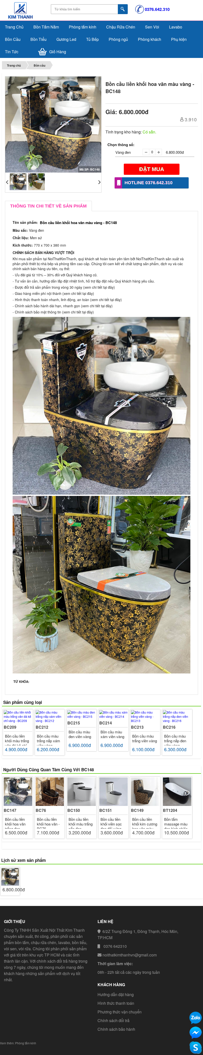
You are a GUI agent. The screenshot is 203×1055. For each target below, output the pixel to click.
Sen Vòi (152, 27)
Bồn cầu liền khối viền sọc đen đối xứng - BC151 (112, 826)
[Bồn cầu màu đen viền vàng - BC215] (81, 714)
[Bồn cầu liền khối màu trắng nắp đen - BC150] (81, 791)
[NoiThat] (25, 18)
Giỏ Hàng (57, 51)
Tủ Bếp (92, 39)
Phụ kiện (179, 39)
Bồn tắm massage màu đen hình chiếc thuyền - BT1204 (177, 826)
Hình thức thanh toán (116, 1003)
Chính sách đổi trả (113, 1020)
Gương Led (66, 39)
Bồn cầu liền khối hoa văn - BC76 (48, 824)
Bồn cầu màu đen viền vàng (80, 734)
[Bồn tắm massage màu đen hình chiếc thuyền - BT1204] (177, 791)
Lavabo (175, 27)
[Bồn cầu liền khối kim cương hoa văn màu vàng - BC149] (145, 791)
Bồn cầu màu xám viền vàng (112, 734)
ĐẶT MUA (151, 169)
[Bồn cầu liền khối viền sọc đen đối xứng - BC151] (113, 791)
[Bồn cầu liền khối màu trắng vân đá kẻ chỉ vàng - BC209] (18, 716)
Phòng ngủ (118, 39)
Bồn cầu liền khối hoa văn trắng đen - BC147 (15, 826)
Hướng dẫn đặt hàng (116, 994)
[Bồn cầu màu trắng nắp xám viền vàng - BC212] (50, 716)
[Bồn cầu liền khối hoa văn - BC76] (50, 791)
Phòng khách (149, 39)
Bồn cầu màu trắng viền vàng (144, 738)
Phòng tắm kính (82, 27)
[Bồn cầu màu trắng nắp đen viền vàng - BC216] (177, 716)
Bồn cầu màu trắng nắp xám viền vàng (48, 741)
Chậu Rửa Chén (120, 27)
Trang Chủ (14, 27)
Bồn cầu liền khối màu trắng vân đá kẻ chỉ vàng (17, 743)
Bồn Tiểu (38, 39)
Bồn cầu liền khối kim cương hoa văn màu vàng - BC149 (144, 826)
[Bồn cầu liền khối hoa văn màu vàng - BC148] (10, 877)
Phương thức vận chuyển (120, 1012)
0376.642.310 (157, 9)
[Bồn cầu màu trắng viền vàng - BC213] (145, 716)
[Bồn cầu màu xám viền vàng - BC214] (113, 714)
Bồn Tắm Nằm (46, 27)
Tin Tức (11, 51)
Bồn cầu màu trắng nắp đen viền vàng (175, 741)
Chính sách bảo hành (116, 1029)
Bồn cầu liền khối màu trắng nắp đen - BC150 (81, 826)
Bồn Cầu (13, 39)
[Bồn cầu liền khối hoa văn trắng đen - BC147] (18, 791)
